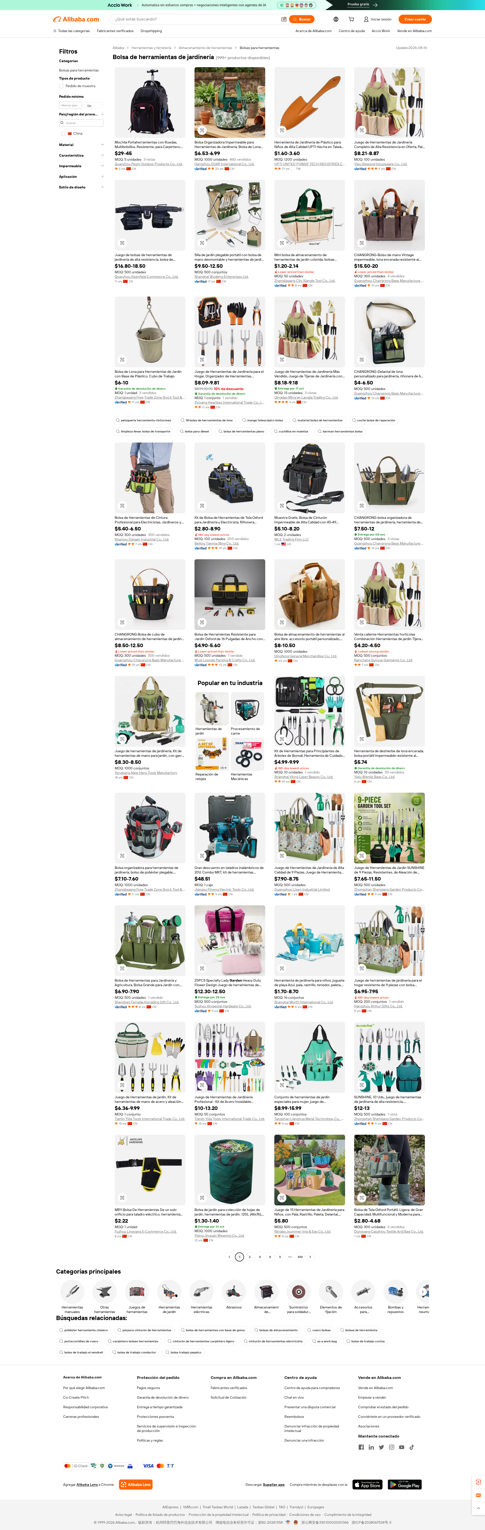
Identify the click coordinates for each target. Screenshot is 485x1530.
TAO (282, 1507)
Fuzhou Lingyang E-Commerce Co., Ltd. (146, 1231)
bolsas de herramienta (361, 1330)
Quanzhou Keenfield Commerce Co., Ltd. (146, 277)
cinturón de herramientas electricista (276, 1341)
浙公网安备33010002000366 (325, 1522)
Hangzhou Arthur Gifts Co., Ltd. (378, 1006)
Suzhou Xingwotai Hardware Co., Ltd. (223, 1006)
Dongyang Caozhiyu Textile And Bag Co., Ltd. (389, 1231)
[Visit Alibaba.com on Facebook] (361, 1447)
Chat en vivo (294, 1397)
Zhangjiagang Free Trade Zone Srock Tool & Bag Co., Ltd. (150, 397)
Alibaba (118, 48)
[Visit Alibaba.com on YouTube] (402, 1447)
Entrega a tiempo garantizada (159, 1407)
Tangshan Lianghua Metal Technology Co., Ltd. (309, 1119)
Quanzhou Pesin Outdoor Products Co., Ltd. (149, 164)
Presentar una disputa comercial (309, 1407)
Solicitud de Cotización (229, 1397)
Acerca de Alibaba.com (82, 1377)
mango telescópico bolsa (265, 420)
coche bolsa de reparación (376, 420)
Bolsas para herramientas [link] (259, 48)
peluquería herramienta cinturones (146, 420)
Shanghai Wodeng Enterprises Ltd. (222, 277)
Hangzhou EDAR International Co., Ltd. (224, 164)
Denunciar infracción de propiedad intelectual (311, 1428)
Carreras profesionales (81, 1417)
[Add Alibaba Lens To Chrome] (136, 1484)
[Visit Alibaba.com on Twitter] (381, 1447)
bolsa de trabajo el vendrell (83, 1352)
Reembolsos (294, 1417)
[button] (284, 19)
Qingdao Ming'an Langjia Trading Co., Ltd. (306, 397)
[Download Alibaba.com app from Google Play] (405, 1484)
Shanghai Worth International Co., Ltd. (303, 1002)
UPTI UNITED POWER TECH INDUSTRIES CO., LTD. (309, 164)
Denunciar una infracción (304, 1440)
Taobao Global (263, 1507)
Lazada (242, 1507)
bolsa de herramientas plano (244, 431)
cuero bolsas (321, 1330)
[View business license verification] (288, 1522)
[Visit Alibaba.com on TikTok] (412, 1447)
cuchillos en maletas (293, 431)
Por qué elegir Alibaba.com (84, 1388)
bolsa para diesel (197, 431)
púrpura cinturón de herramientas (147, 1330)
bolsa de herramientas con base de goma (215, 1330)
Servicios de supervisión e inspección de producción (166, 1428)
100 (300, 1257)
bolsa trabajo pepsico (186, 1352)
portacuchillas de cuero (81, 1341)
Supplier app (274, 1485)
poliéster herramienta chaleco (86, 1330)
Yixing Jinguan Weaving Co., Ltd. (220, 1235)
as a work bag (327, 1341)
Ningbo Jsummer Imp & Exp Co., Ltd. (302, 1231)
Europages (315, 1507)
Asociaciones (368, 1426)
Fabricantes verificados (229, 1388)
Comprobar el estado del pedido (383, 1407)
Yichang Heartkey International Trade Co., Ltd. (230, 402)
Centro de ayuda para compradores (312, 1388)
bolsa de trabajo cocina (368, 1341)
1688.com (190, 1507)
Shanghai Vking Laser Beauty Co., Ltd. (303, 777)
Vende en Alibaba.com (375, 1388)
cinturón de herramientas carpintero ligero (203, 1341)
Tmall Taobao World (218, 1507)
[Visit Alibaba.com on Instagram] (392, 1447)
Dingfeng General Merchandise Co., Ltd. (305, 656)
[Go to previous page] (229, 1256)
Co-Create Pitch (76, 1397)
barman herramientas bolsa (342, 431)
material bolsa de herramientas (320, 420)
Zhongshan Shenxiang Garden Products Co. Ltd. (389, 889)
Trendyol (296, 1507)
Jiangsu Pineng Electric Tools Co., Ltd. (224, 889)
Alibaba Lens (87, 1485)
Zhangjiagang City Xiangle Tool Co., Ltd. (304, 281)
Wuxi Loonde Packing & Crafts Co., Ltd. (225, 660)
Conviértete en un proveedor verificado (389, 1417)
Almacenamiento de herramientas (205, 48)
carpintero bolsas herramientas (135, 1341)
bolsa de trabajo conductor (136, 1352)
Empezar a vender (372, 1397)
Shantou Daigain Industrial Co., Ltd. (142, 539)
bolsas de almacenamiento (278, 1330)
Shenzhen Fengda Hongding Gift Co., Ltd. (147, 1002)
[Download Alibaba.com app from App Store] (367, 1484)
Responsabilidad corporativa (85, 1407)
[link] (478, 1482)
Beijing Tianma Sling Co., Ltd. (217, 543)
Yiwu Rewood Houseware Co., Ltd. (380, 164)
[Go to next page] (310, 1256)
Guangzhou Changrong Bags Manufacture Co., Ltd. (389, 281)
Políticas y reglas (150, 1440)
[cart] (352, 20)
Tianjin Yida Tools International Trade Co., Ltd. (150, 1119)
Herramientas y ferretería (151, 48)
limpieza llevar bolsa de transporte (145, 431)
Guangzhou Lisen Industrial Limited (302, 889)
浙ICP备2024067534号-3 (371, 1522)
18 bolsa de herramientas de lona (209, 420)
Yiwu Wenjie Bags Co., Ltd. (374, 777)
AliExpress (170, 1507)
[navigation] (81, 653)
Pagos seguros (148, 1388)
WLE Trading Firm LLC (291, 539)
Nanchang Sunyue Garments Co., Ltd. (383, 660)
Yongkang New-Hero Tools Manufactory (146, 773)
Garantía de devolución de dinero (163, 1397)
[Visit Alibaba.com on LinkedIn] (371, 1447)
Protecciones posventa (155, 1417)
